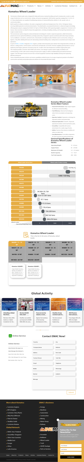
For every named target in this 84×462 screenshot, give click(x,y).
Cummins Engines (13, 407)
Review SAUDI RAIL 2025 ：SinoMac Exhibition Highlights (9, 314)
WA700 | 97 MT (17, 254)
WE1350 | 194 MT (67, 254)
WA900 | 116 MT (50, 254)
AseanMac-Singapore (14, 434)
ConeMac (21, 43)
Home (12, 6)
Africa (9, 446)
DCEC (31, 43)
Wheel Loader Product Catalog (58, 162)
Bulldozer (43, 437)
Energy (42, 407)
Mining (42, 418)
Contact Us (73, 6)
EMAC (17, 43)
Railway (42, 424)
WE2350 (21, 219)
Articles (48, 6)
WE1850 (21, 215)
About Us (20, 6)
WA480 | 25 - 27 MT (33, 249)
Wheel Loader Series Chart (25, 162)
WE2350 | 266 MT (33, 260)
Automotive (44, 413)
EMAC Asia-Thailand (14, 432)
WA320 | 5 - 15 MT (50, 244)
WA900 (21, 207)
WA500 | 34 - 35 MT (50, 249)
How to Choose (12, 418)
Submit (71, 392)
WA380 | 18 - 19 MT (67, 244)
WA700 (21, 199)
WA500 (21, 191)
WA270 (21, 171)
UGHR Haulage (45, 446)
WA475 (21, 183)
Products (30, 6)
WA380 (21, 179)
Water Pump (44, 421)
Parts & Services (45, 449)
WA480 (21, 187)
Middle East (11, 440)
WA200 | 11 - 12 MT (17, 244)
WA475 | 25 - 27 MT (17, 249)
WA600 (21, 195)
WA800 (21, 203)
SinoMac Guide (12, 421)
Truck (42, 443)
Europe (9, 443)
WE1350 (21, 211)
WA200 (21, 167)
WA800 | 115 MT (33, 254)
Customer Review (61, 6)
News (39, 6)
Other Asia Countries (14, 437)
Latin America (11, 449)
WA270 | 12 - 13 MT (33, 244)
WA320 (21, 175)
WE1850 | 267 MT (17, 260)
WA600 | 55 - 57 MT (67, 249)
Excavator (43, 434)
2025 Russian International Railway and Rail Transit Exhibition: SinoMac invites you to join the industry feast (57, 314)
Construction (44, 416)
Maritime (43, 410)
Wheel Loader (44, 440)
